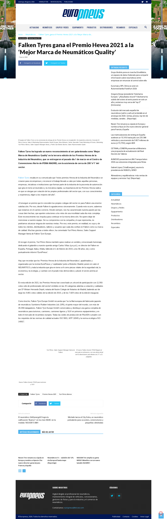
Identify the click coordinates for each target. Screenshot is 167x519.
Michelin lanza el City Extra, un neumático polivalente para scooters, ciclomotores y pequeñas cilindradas (85, 420)
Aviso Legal (144, 516)
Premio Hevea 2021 (49, 394)
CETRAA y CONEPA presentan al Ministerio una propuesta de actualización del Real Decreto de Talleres (128, 151)
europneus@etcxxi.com (74, 507)
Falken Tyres (23, 178)
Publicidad (116, 516)
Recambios (120, 27)
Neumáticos (47, 27)
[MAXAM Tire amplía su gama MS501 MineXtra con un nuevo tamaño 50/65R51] (90, 446)
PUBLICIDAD (68, 2)
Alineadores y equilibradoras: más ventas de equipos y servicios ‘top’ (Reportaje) (129, 176)
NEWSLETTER (43, 2)
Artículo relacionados (29, 431)
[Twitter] (142, 2)
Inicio (20, 34)
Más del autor (48, 431)
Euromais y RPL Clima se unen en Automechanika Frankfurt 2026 (124, 87)
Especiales (133, 27)
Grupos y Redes (62, 27)
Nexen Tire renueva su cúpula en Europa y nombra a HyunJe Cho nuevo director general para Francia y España (129, 127)
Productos (91, 27)
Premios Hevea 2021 (34, 38)
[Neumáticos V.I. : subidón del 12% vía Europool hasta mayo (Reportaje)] (60, 446)
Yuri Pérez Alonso (65, 394)
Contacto (126, 516)
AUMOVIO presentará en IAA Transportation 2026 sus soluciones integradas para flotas (129, 160)
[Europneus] (83, 14)
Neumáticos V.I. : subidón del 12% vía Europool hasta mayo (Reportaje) (60, 460)
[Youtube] (147, 2)
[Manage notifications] (161, 513)
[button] (145, 27)
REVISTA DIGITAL (56, 2)
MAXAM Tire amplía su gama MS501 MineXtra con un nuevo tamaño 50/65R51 (88, 460)
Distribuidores (106, 27)
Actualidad (34, 27)
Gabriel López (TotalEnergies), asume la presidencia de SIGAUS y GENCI (127, 168)
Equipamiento (77, 27)
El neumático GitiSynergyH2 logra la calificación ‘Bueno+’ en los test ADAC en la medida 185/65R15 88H (37, 420)
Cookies (135, 516)
